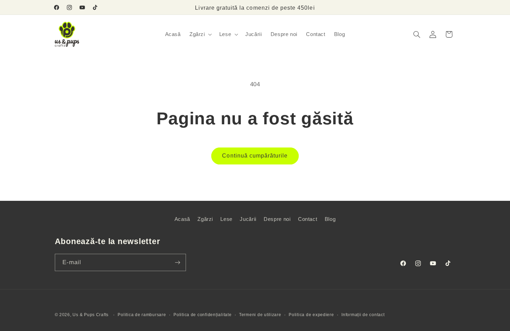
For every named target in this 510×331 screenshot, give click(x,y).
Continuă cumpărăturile (255, 156)
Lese (226, 219)
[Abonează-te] (177, 262)
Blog (330, 219)
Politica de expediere (311, 315)
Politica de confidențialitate (202, 315)
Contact (307, 219)
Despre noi (277, 219)
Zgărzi (205, 219)
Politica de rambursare (142, 315)
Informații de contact (362, 315)
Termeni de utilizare (260, 315)
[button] (200, 34)
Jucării (248, 219)
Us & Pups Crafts (91, 315)
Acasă (182, 219)
